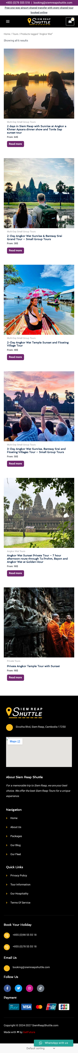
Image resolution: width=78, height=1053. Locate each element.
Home (7, 34)
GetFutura (29, 1032)
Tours (15, 34)
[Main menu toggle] (8, 21)
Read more (15, 144)
